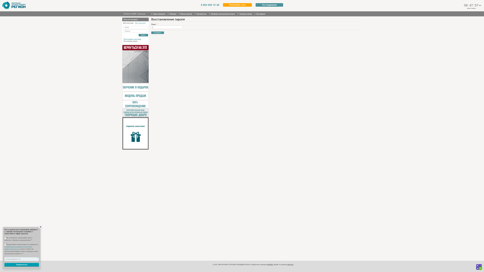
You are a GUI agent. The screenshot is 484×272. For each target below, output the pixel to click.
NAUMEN (270, 264)
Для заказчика (140, 23)
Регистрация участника (132, 39)
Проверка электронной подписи (223, 14)
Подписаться (21, 264)
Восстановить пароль (130, 41)
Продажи (173, 14)
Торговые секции (245, 14)
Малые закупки (186, 14)
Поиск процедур (159, 14)
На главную (260, 14)
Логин (153, 24)
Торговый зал (201, 14)
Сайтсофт (290, 264)
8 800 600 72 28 (210, 5)
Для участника (128, 23)
